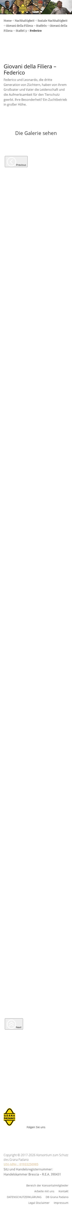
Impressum (61, 1202)
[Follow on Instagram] (34, 1137)
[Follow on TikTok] (57, 1137)
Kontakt (63, 1191)
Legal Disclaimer (39, 1202)
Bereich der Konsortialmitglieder (47, 1185)
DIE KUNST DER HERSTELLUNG (41, 28)
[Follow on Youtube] (26, 1137)
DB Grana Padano (57, 1196)
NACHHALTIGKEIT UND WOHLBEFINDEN (41, 50)
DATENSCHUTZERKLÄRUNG (24, 1196)
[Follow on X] (42, 1137)
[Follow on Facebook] (17, 1137)
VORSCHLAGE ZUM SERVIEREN (41, 39)
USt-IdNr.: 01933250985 (21, 1164)
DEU (30, 145)
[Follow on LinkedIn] (51, 1137)
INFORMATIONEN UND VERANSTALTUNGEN (41, 71)
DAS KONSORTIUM (41, 61)
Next (19, 1027)
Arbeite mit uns (46, 146)
